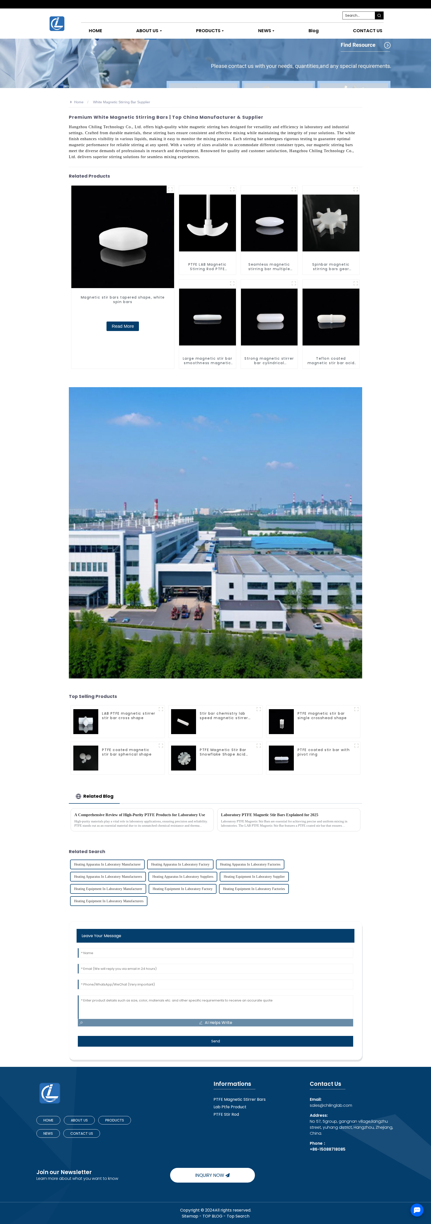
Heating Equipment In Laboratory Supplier (254, 877)
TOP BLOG (213, 1216)
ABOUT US (79, 1120)
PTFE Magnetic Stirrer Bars (240, 1099)
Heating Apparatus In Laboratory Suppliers (182, 877)
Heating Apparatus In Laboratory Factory (180, 864)
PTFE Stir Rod (226, 1114)
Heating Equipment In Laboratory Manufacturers (108, 901)
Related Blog (98, 796)
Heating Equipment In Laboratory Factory (183, 889)
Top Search (238, 1216)
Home (79, 102)
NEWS (48, 1133)
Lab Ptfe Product (230, 1107)
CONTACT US (81, 1133)
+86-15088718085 (327, 1149)
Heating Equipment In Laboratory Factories (254, 889)
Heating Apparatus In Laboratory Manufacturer (107, 864)
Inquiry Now (209, 1175)
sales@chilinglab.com (331, 1102)
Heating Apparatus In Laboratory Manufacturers (108, 877)
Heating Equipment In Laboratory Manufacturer (108, 889)
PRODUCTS (114, 1120)
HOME (48, 1120)
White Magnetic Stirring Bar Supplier (121, 102)
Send (215, 1041)
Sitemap (190, 1216)
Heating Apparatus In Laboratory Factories (250, 864)
